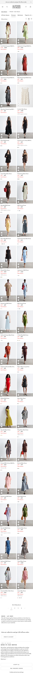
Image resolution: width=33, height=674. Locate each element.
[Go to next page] (24, 608)
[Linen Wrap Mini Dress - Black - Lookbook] (8, 160)
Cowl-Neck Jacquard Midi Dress (8, 46)
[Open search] (7, 6)
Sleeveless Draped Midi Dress (24, 77)
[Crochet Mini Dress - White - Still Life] (25, 96)
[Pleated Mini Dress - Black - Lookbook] (8, 257)
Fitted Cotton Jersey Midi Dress (24, 140)
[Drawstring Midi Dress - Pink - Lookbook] (8, 483)
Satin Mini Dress (21, 398)
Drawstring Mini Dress (22, 173)
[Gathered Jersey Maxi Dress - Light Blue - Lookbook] (8, 321)
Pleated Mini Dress (5, 270)
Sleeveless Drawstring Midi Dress (8, 109)
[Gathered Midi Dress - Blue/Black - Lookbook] (8, 548)
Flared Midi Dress (5, 140)
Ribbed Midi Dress (5, 398)
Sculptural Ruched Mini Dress (8, 366)
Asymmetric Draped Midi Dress (24, 46)
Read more (3, 659)
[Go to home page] (16, 6)
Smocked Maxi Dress (5, 429)
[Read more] (16, 2)
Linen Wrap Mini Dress (6, 173)
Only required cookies (16, 668)
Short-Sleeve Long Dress (23, 366)
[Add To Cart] (1, 40)
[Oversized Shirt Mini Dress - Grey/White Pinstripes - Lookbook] (8, 577)
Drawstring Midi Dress (6, 303)
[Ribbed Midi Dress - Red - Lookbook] (8, 385)
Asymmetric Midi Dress (23, 270)
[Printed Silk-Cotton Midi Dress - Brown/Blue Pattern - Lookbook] (8, 449)
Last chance (4, 11)
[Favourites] (26, 6)
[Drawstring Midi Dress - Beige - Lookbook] (8, 290)
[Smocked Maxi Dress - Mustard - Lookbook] (8, 416)
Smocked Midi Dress (5, 205)
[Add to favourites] (1, 42)
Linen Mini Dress (21, 590)
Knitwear (20, 15)
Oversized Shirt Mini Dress (7, 590)
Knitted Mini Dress (22, 463)
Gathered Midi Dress (5, 561)
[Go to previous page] (8, 608)
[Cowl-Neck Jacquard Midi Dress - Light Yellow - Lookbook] (8, 32)
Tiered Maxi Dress (21, 561)
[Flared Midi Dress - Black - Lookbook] (8, 127)
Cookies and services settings (16, 672)
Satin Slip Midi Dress (6, 238)
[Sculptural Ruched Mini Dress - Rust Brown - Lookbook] (8, 353)
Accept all (16, 664)
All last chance (5, 15)
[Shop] (2, 6)
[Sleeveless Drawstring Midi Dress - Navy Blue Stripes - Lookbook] (8, 96)
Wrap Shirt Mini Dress (22, 429)
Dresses (13, 15)
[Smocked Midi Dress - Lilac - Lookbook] (8, 514)
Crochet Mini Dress (22, 109)
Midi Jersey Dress (21, 205)
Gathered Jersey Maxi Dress (24, 238)
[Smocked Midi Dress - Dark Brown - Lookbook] (8, 192)
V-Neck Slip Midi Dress (22, 335)
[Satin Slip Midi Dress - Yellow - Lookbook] (8, 225)
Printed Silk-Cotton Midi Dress (8, 463)
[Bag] (30, 6)
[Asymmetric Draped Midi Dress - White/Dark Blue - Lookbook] (8, 64)
